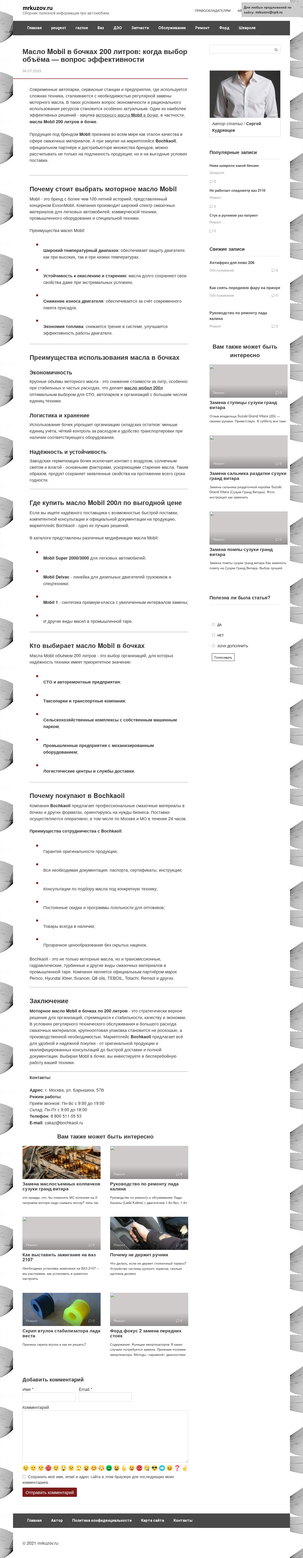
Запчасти (140, 28)
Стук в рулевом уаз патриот (233, 215)
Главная (34, 28)
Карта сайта (152, 1520)
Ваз (101, 28)
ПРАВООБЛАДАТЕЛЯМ (213, 10)
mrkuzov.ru (38, 8)
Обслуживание (172, 28)
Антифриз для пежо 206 (231, 262)
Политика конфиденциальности (102, 1520)
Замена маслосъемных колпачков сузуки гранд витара (61, 1186)
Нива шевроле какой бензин (234, 165)
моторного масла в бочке (127, 115)
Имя (28, 1389)
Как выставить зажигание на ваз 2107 (59, 1257)
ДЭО (117, 28)
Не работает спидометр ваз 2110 (237, 190)
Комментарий (35, 1407)
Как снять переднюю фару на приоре (244, 287)
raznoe (82, 28)
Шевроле (247, 28)
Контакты (183, 1520)
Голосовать (223, 657)
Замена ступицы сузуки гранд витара (243, 404)
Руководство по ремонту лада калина (144, 1186)
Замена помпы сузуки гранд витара (241, 551)
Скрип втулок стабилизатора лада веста (61, 1333)
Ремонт (202, 28)
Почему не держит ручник (139, 1254)
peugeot (58, 28)
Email (85, 1389)
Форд (224, 28)
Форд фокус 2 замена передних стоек (146, 1333)
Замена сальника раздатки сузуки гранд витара (247, 475)
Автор (57, 1520)
